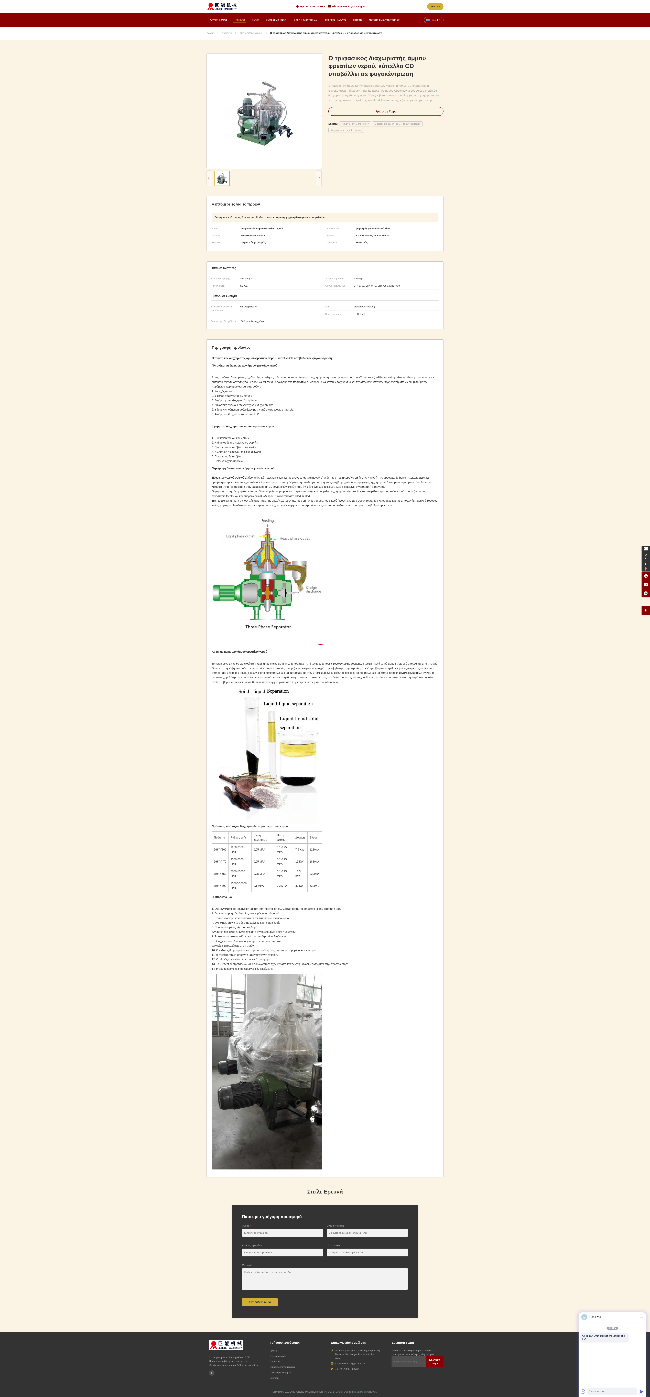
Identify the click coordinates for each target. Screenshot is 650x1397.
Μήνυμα (247, 1265)
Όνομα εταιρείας (335, 1225)
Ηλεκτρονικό (334, 1245)
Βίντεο (255, 19)
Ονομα (246, 1225)
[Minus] (642, 1317)
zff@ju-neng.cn (356, 6)
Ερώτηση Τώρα (386, 111)
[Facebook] (211, 1373)
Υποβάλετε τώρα (260, 1302)
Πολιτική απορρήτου (280, 1372)
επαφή (357, 19)
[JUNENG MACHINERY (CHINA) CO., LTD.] (222, 6)
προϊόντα (275, 1361)
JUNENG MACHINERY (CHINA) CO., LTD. (317, 1392)
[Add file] (583, 1391)
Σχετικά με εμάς (276, 19)
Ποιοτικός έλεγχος (335, 19)
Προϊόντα (239, 19)
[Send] (641, 1391)
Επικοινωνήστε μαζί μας (282, 1367)
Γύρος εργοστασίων (304, 19)
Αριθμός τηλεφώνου (252, 1245)
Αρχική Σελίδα (218, 19)
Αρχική (273, 1350)
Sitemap (274, 1378)
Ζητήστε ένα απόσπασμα (384, 19)
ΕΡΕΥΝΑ (435, 6)
